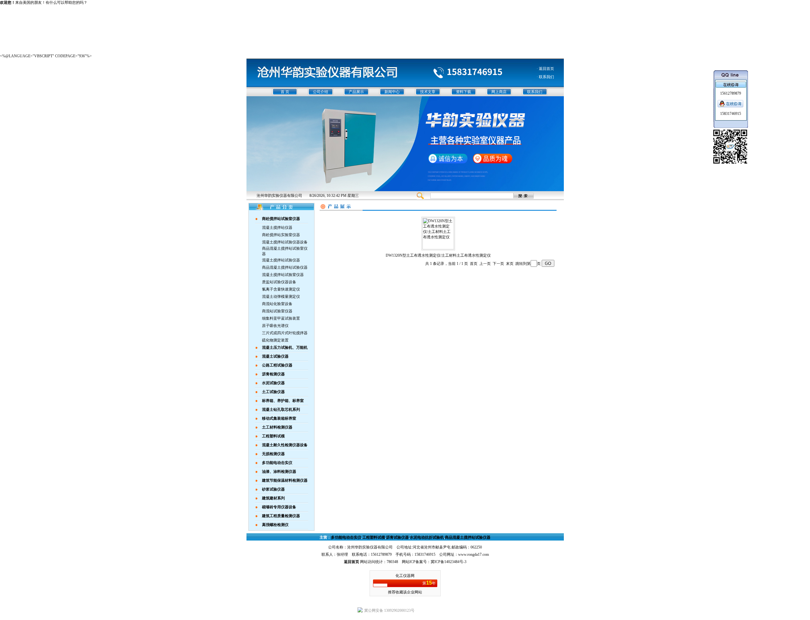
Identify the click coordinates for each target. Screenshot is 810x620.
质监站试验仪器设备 (279, 282)
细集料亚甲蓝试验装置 (281, 318)
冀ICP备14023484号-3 (448, 562)
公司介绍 (320, 92)
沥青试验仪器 (397, 537)
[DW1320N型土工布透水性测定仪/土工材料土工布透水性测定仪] (438, 248)
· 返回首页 (545, 68)
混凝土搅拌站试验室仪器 (283, 274)
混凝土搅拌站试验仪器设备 (285, 242)
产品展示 (356, 92)
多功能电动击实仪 (346, 537)
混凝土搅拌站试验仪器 (281, 260)
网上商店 (499, 92)
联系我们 (534, 92)
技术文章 (427, 92)
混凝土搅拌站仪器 (277, 227)
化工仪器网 (405, 575)
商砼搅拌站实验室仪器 (281, 235)
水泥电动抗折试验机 (427, 537)
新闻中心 (392, 92)
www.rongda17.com (473, 554)
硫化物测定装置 (275, 340)
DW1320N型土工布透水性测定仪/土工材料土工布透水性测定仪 (438, 255)
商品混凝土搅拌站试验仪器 (285, 267)
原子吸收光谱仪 (275, 325)
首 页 (285, 92)
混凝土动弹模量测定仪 (281, 296)
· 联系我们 (545, 77)
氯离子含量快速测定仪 (281, 289)
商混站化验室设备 (277, 304)
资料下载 (463, 92)
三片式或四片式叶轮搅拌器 (285, 333)
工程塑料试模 (373, 537)
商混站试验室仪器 (277, 311)
